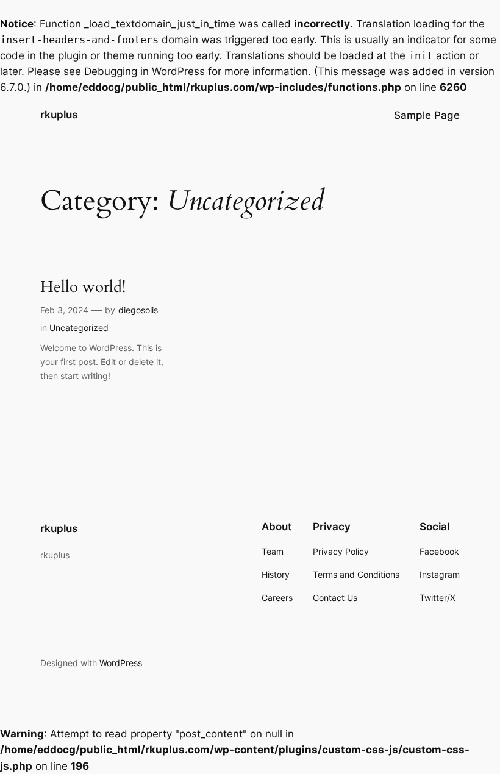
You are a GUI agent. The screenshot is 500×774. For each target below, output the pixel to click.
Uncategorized (79, 327)
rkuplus (58, 114)
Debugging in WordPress (144, 71)
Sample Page (427, 115)
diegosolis (138, 310)
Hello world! (83, 286)
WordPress (120, 663)
